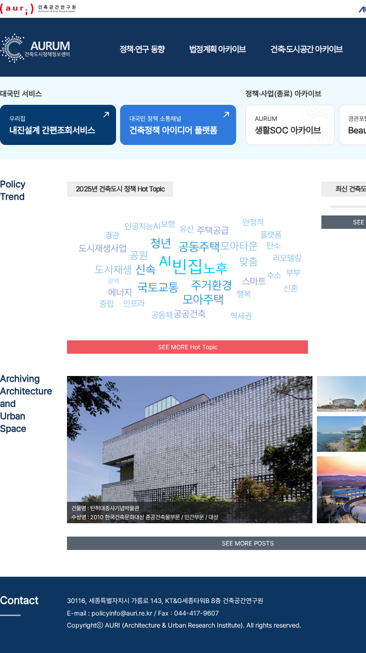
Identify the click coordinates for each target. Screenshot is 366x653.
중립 (107, 304)
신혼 (290, 288)
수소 (274, 275)
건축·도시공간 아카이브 (306, 49)
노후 (216, 268)
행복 (244, 294)
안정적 (253, 222)
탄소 (273, 245)
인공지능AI (143, 226)
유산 (186, 229)
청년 (160, 243)
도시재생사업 (103, 248)
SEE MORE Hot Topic (187, 347)
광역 (113, 281)
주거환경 (211, 285)
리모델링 (287, 258)
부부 (293, 272)
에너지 (120, 292)
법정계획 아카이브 (217, 49)
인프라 (134, 303)
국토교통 (158, 287)
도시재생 (113, 269)
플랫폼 (271, 235)
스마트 (254, 281)
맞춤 (248, 261)
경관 (112, 235)
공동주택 (199, 247)
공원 (138, 255)
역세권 (241, 316)
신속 (145, 270)
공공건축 (190, 313)
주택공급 (213, 230)
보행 (168, 224)
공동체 (162, 315)
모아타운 (239, 246)
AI (165, 261)
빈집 (187, 266)
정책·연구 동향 (142, 49)
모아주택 (203, 299)
